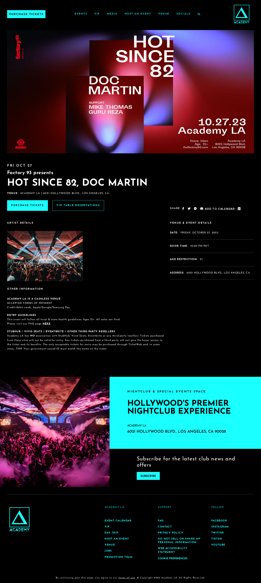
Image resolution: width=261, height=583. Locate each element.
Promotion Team (119, 557)
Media (112, 14)
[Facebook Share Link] (183, 208)
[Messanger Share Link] (195, 208)
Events (81, 14)
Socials (183, 14)
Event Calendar (118, 520)
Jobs (108, 551)
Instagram (220, 526)
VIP (97, 14)
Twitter (217, 533)
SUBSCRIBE (148, 476)
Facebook (219, 520)
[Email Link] (201, 208)
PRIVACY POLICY (170, 533)
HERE (46, 323)
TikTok (216, 539)
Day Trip (111, 533)
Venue (163, 14)
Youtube (218, 545)
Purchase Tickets (26, 14)
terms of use (127, 578)
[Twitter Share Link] (189, 208)
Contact (165, 526)
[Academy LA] (19, 519)
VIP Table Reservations (78, 205)
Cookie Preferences (172, 558)
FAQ (161, 520)
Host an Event (138, 14)
